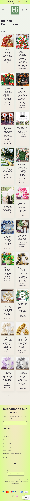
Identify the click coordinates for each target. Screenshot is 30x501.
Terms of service (15, 481)
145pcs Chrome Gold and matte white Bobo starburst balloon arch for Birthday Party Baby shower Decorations (7, 310)
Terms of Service (8, 440)
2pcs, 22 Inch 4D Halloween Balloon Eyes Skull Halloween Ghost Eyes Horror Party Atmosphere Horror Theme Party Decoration (8, 133)
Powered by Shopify (15, 479)
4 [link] (20, 396)
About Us (5, 433)
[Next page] (21, 399)
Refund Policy (7, 447)
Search (5, 457)
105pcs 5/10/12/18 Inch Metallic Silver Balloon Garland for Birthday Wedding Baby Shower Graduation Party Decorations (22, 379)
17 (17, 399)
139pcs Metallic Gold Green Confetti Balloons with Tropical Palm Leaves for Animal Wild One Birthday (22, 308)
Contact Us (6, 436)
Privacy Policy (7, 443)
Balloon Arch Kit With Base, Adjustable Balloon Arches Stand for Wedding (22, 131)
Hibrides (8, 479)
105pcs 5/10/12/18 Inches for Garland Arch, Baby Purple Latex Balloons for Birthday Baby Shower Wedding (7, 378)
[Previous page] (4, 395)
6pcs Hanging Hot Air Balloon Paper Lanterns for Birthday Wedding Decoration (7, 172)
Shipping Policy (7, 450)
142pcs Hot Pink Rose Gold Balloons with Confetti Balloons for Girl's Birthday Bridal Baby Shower (22, 206)
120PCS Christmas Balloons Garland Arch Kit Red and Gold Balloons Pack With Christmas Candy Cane (7, 55)
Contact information (16, 483)
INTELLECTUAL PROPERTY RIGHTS (12, 454)
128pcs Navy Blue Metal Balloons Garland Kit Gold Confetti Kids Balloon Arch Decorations (7, 241)
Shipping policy (24, 481)
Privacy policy (6, 481)
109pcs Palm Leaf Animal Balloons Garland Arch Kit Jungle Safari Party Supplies (8, 272)
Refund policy (24, 479)
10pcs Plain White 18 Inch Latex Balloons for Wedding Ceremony (7, 209)
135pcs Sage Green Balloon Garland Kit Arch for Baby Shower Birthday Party (22, 239)
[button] (3, 10)
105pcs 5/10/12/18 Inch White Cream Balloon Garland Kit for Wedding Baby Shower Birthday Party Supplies (7, 343)
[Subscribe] (25, 423)
